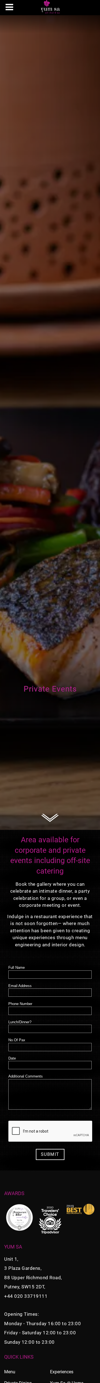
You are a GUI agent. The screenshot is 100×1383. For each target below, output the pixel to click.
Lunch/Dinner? (19, 1022)
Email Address (20, 986)
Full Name (16, 967)
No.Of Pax (16, 1040)
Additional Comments (25, 1076)
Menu (9, 1371)
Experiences (61, 1371)
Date (12, 1058)
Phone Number (20, 1004)
